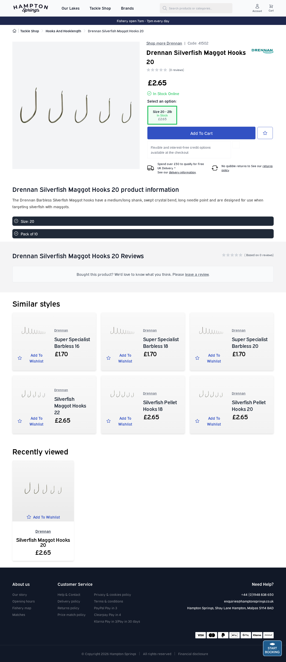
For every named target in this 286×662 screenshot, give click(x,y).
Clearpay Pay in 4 (107, 614)
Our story (19, 594)
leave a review (197, 274)
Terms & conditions (108, 601)
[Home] (14, 31)
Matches (18, 614)
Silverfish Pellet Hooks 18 (160, 405)
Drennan (61, 330)
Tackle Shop (100, 7)
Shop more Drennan (164, 42)
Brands (127, 7)
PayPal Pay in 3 (105, 607)
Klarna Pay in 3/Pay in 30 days (117, 621)
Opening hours (23, 601)
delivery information (182, 172)
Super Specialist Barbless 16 (72, 342)
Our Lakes (71, 7)
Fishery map (21, 607)
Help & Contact (69, 594)
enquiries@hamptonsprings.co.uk (249, 601)
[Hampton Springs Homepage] (30, 8)
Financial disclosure (193, 653)
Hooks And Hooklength (63, 30)
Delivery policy (69, 601)
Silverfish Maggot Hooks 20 (43, 542)
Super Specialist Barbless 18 (161, 342)
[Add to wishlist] (265, 133)
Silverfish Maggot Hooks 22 (70, 405)
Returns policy (68, 607)
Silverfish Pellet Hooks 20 (249, 405)
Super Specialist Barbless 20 (249, 342)
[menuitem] (70, 8)
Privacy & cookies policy (112, 594)
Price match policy (72, 614)
